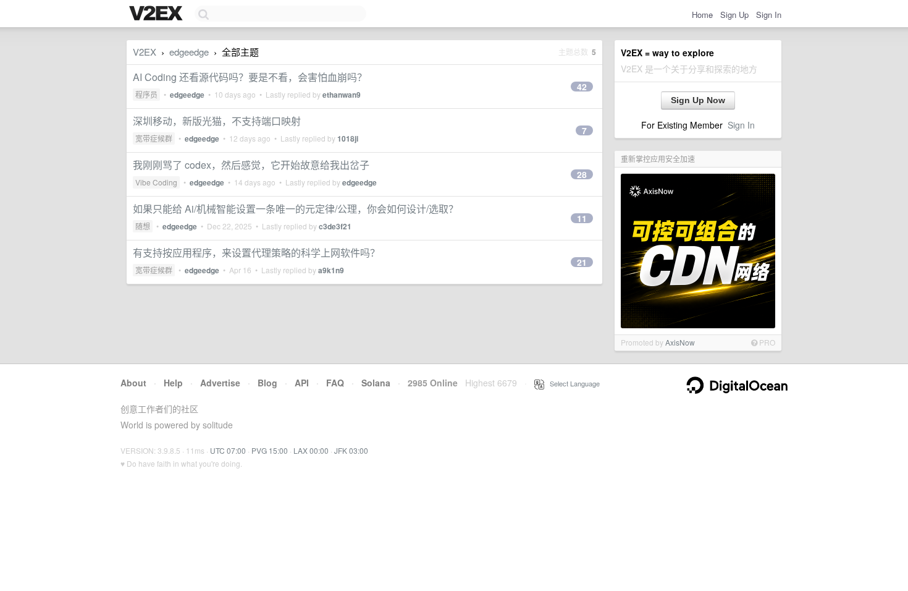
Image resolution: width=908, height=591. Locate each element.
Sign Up (734, 14)
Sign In (768, 14)
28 (582, 174)
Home (702, 14)
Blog (267, 382)
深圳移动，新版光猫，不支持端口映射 (217, 121)
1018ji (347, 138)
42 (582, 86)
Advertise (220, 382)
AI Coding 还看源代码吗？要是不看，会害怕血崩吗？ (250, 77)
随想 (142, 226)
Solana (375, 382)
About (133, 382)
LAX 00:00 (311, 450)
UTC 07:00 (228, 450)
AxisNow (680, 342)
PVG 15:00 (269, 450)
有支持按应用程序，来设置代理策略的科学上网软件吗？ (256, 252)
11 (582, 218)
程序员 (146, 94)
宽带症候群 (153, 138)
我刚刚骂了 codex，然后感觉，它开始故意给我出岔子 (251, 165)
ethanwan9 (341, 94)
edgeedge (189, 51)
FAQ (335, 382)
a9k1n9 (331, 270)
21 (582, 262)
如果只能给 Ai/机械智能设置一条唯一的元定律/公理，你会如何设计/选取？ (295, 209)
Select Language (572, 383)
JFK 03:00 (351, 450)
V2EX (144, 51)
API (302, 382)
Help (173, 382)
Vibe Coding (156, 182)
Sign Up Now (698, 100)
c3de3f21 (335, 226)
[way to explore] (157, 14)
